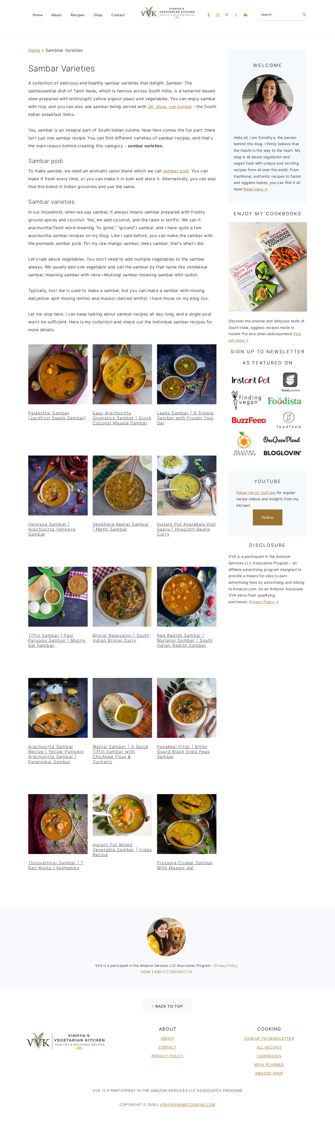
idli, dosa (157, 106)
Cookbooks (269, 1056)
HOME (146, 972)
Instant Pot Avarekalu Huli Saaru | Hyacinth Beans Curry (186, 529)
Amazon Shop (269, 1073)
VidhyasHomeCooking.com (187, 1105)
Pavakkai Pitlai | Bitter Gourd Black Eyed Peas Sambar (183, 751)
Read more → (255, 189)
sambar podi (176, 170)
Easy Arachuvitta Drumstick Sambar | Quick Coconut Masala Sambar (122, 417)
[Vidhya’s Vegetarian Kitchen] (167, 12)
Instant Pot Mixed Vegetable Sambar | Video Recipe (122, 849)
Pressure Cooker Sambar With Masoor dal (185, 865)
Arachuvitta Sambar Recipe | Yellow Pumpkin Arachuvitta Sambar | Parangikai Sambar (56, 754)
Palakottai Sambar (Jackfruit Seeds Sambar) (57, 415)
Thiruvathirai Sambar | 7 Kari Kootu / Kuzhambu (55, 865)
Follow (267, 517)
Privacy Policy (225, 966)
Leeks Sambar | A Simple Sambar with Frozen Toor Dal (185, 417)
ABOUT (160, 972)
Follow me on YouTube (256, 492)
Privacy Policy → (264, 601)
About (167, 1039)
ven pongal (180, 106)
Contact (167, 1047)
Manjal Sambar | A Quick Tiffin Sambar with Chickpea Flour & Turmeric (121, 754)
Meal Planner (269, 1065)
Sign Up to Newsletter (269, 1039)
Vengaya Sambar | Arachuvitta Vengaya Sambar (52, 529)
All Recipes (269, 1047)
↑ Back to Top (167, 1006)
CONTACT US (181, 972)
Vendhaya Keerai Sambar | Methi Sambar (121, 526)
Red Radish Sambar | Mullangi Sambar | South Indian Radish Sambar (185, 640)
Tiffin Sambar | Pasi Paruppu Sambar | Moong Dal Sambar (57, 640)
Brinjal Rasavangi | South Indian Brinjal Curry (121, 638)
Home (34, 50)
